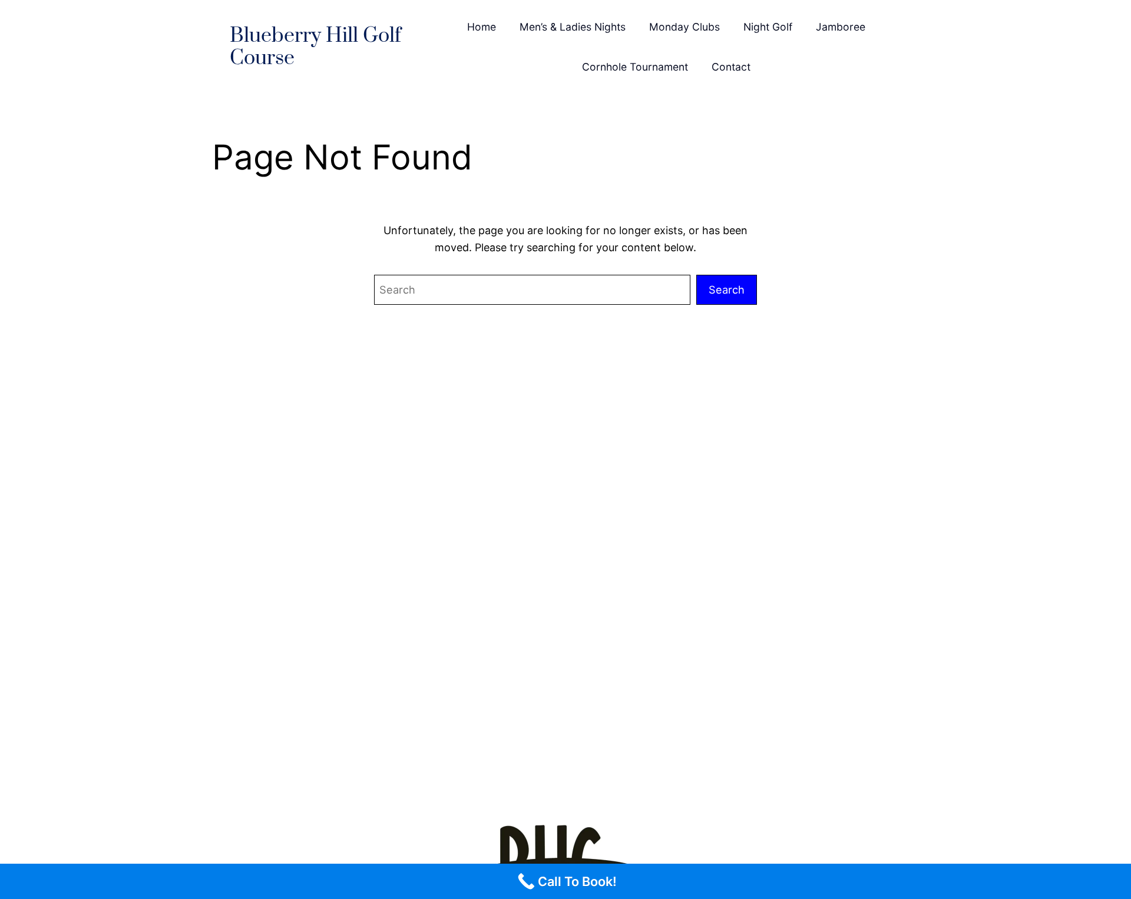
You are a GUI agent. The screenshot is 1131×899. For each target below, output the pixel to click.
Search (727, 289)
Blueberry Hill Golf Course (315, 47)
